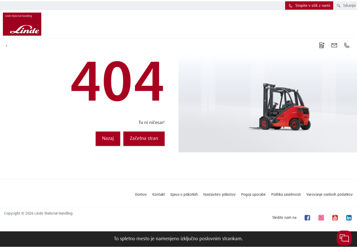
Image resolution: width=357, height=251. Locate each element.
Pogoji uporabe (253, 195)
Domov (141, 195)
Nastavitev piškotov (219, 195)
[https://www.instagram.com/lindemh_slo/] (321, 217)
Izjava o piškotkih (184, 195)
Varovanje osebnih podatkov (329, 195)
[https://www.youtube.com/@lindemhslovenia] (335, 217)
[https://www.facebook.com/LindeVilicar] (307, 217)
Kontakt (158, 195)
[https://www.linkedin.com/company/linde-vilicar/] (348, 217)
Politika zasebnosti (286, 195)
